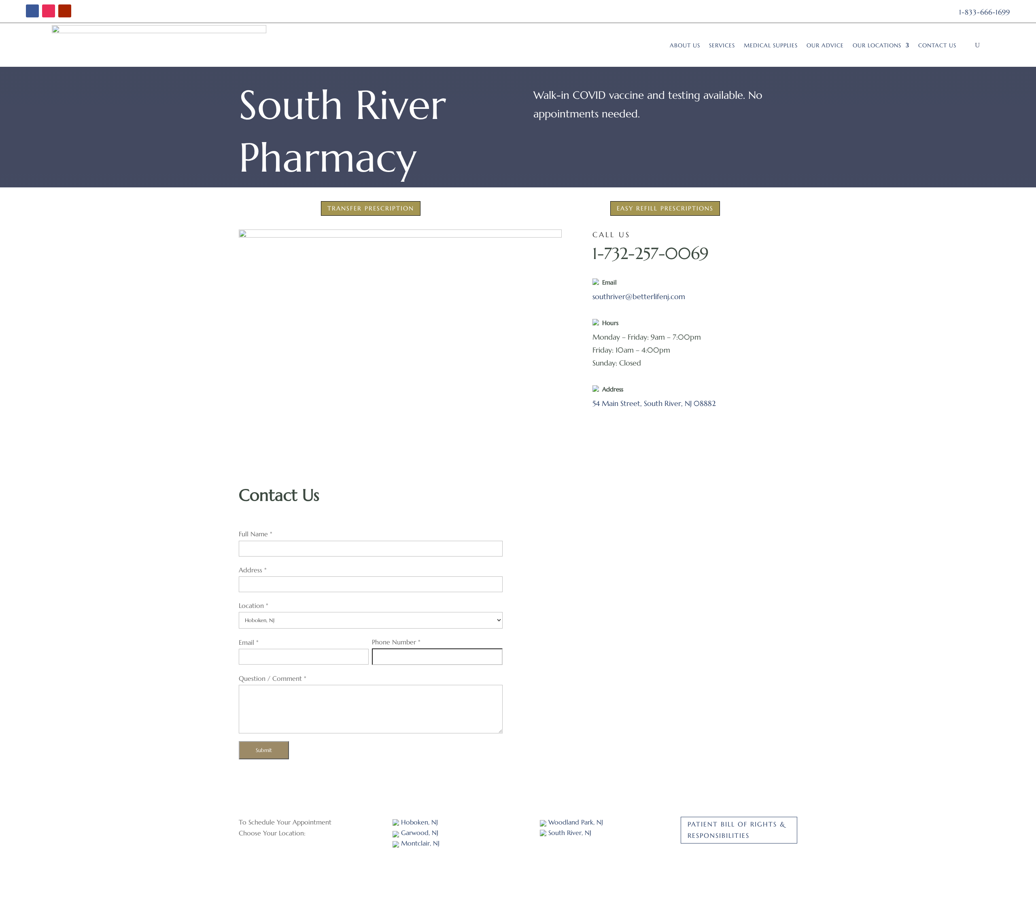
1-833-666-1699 (984, 12)
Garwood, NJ (418, 833)
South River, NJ (568, 833)
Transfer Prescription (370, 208)
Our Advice (825, 45)
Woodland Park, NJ (574, 822)
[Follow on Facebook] (32, 10)
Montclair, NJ (419, 843)
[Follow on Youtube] (64, 10)
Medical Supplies (771, 45)
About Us (685, 45)
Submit (264, 750)
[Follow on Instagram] (48, 10)
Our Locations (877, 45)
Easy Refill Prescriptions (665, 208)
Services (722, 45)
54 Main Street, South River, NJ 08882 (654, 403)
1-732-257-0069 (650, 253)
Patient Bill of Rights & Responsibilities (736, 829)
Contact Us (937, 45)
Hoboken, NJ (418, 822)
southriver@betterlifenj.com (638, 296)
